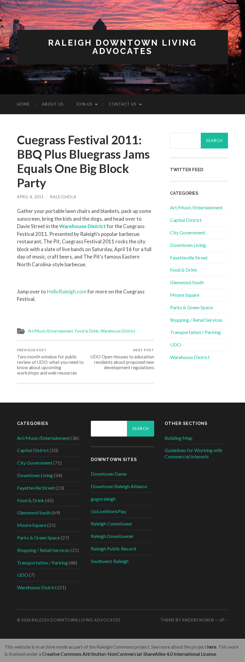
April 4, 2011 (30, 196)
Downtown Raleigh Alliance (119, 486)
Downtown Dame (109, 474)
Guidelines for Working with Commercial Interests (193, 453)
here (211, 646)
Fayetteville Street (189, 257)
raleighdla (63, 196)
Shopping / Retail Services (196, 320)
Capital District (186, 220)
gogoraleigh (103, 499)
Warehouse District (117, 331)
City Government (187, 232)
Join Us (84, 104)
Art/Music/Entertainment (50, 331)
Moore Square (184, 295)
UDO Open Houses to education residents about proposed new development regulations (122, 359)
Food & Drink (87, 331)
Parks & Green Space (191, 307)
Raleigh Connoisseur (111, 523)
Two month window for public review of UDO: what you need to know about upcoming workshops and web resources (50, 362)
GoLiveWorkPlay (108, 511)
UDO (175, 344)
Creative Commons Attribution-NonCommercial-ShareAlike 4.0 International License (129, 654)
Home (23, 104)
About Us (53, 104)
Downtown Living (188, 245)
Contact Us (123, 104)
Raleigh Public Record (113, 548)
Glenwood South (187, 282)
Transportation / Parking (195, 332)
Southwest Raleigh (109, 561)
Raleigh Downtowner (112, 536)
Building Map (178, 438)
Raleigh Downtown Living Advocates (122, 47)
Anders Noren (198, 620)
